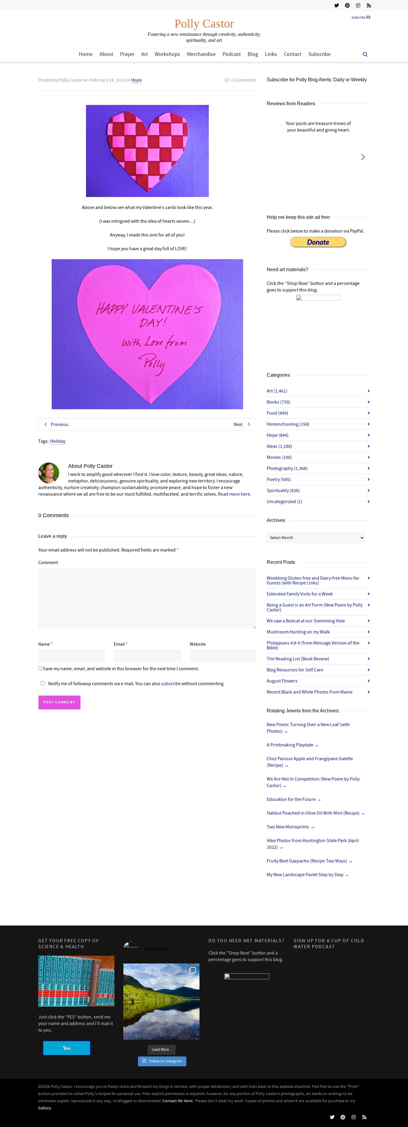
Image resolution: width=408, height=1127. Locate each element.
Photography (287, 468)
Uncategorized (284, 502)
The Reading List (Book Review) (298, 659)
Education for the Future (294, 799)
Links (271, 54)
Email (119, 644)
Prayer (127, 54)
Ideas (279, 446)
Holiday (57, 441)
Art (144, 54)
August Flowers (282, 681)
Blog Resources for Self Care (295, 670)
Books (278, 402)
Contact (292, 54)
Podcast (232, 54)
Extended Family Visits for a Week (300, 594)
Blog (253, 54)
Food (277, 413)
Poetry (279, 479)
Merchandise (201, 54)
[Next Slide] (363, 156)
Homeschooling (288, 424)
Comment (48, 563)
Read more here (234, 494)
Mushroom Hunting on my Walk (298, 632)
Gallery (44, 1108)
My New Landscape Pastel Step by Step (308, 875)
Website (198, 644)
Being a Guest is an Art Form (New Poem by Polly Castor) (315, 607)
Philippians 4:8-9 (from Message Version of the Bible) (313, 645)
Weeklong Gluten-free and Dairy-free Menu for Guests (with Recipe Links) (313, 580)
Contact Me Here (177, 1101)
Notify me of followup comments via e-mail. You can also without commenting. (136, 684)
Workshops (167, 54)
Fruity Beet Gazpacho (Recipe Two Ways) (310, 861)
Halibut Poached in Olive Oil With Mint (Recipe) (316, 813)
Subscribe (358, 18)
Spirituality (283, 491)
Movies (279, 457)
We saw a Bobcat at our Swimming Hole (306, 621)
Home (86, 54)
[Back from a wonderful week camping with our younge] (161, 1001)
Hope (136, 80)
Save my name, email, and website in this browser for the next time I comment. (121, 669)
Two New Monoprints (291, 827)
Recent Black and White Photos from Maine (309, 692)
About (106, 54)
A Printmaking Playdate (293, 745)
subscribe (171, 684)
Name (44, 644)
